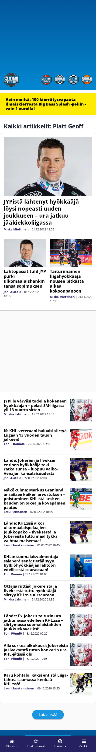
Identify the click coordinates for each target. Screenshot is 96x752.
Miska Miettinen (16, 229)
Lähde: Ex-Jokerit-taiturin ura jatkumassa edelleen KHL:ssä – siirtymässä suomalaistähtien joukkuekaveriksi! (33, 622)
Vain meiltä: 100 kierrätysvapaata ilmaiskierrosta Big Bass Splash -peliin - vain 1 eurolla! (46, 104)
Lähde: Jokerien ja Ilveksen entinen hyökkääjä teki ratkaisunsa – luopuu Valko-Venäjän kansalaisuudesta (31, 467)
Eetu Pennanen (15, 512)
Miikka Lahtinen (16, 414)
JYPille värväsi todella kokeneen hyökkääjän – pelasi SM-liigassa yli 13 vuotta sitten (35, 405)
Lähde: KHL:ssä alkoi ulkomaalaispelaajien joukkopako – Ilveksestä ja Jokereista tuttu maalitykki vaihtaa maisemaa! (30, 531)
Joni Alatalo (12, 292)
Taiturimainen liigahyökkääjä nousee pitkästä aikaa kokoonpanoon (67, 281)
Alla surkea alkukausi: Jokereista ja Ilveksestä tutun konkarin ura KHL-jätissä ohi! (36, 650)
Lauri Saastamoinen (19, 545)
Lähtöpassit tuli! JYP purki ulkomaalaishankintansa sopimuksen (25, 278)
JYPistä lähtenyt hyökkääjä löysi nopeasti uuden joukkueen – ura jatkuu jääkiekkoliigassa (41, 212)
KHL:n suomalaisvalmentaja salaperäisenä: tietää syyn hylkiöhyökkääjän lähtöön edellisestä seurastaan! (31, 563)
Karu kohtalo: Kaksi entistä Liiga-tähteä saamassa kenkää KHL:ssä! (36, 679)
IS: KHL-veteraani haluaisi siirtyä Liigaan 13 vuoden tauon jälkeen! (35, 435)
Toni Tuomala (14, 444)
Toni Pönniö (13, 574)
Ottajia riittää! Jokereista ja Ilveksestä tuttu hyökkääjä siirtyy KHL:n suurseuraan (30, 590)
